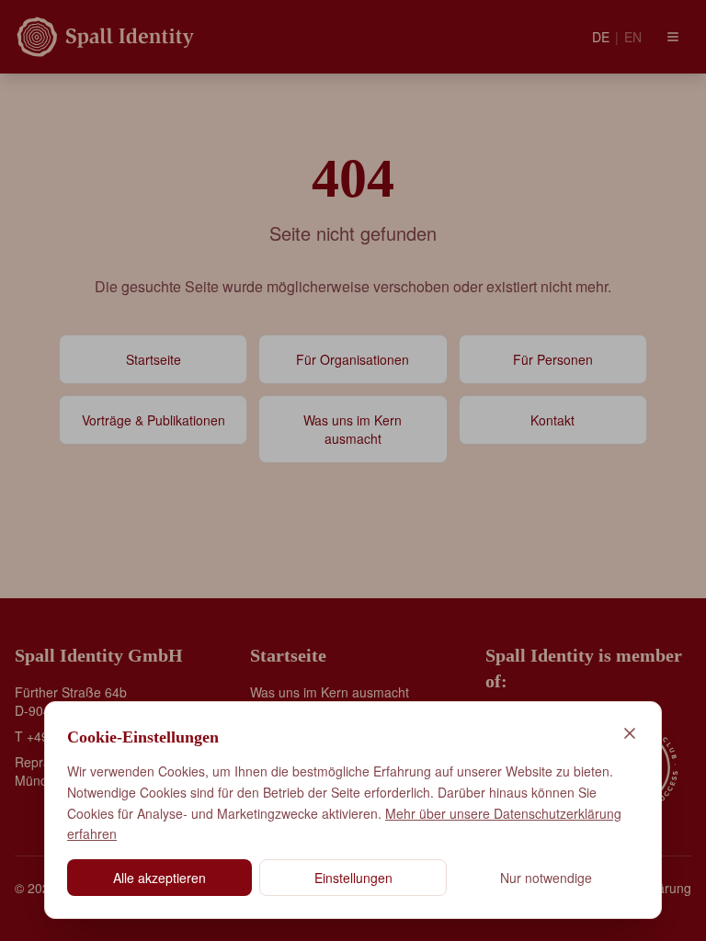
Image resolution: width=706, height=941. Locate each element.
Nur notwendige (546, 877)
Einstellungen (353, 877)
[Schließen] (630, 733)
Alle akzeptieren (159, 877)
